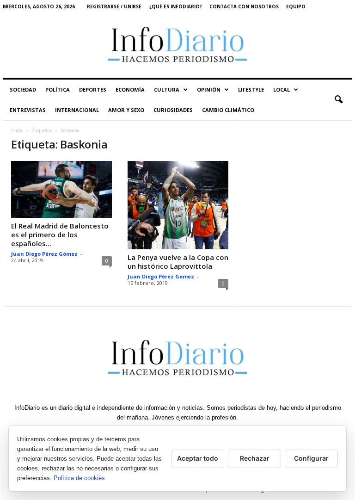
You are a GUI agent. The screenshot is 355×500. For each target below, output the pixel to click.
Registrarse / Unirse (114, 6)
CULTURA (166, 89)
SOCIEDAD (23, 89)
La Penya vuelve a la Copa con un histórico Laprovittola (178, 262)
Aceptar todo (197, 458)
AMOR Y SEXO (126, 109)
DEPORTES (92, 89)
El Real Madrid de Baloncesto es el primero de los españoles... (60, 234)
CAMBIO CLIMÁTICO (228, 109)
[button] (338, 100)
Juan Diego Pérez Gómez (44, 253)
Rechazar (254, 458)
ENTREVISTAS (28, 109)
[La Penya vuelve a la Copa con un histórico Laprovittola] (178, 205)
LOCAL (281, 89)
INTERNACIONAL (77, 109)
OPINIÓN (208, 89)
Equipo (296, 6)
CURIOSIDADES (173, 109)
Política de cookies (79, 478)
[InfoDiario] (177, 45)
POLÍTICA (57, 89)
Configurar (311, 458)
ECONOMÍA (130, 89)
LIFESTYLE (251, 89)
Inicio (17, 130)
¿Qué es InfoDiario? (175, 6)
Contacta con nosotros (244, 6)
